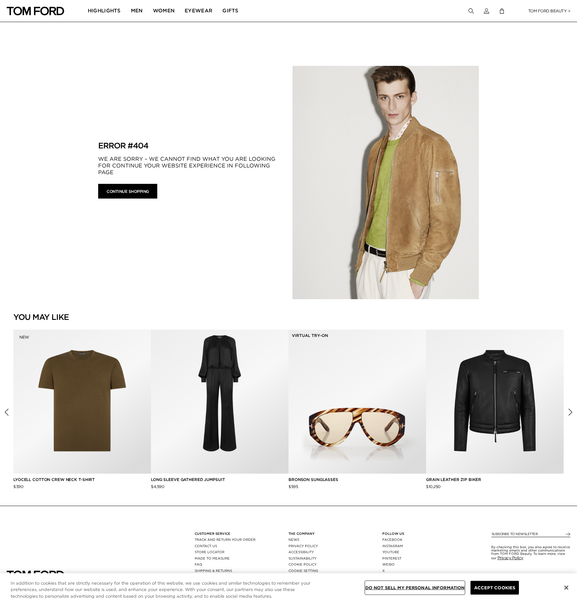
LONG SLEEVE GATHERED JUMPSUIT (188, 479)
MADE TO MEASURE (212, 558)
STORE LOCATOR (209, 552)
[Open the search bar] (471, 11)
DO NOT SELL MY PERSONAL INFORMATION (415, 587)
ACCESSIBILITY (301, 552)
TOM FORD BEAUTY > (549, 10)
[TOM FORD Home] (35, 11)
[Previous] (6, 412)
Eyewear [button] (198, 11)
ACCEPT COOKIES (494, 587)
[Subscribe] (567, 534)
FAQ (198, 564)
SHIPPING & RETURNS (213, 571)
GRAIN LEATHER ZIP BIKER (453, 479)
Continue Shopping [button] (128, 191)
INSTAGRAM (392, 546)
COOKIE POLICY (302, 564)
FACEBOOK (392, 539)
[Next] (570, 412)
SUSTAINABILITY (302, 558)
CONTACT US (206, 546)
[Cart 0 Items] (502, 11)
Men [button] (137, 11)
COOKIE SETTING (303, 571)
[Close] (566, 587)
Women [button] (164, 11)
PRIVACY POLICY (303, 546)
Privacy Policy (510, 557)
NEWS (293, 539)
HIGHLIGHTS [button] (104, 11)
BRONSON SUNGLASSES (313, 479)
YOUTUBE (390, 552)
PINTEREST (391, 558)
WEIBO (388, 564)
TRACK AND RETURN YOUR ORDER (225, 539)
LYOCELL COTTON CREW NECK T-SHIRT (54, 479)
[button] (486, 11)
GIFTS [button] (230, 11)
